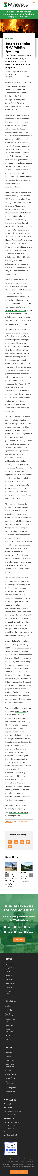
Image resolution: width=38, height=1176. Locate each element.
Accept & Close (19, 1172)
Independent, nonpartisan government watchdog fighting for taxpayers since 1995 (19, 14)
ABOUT (8, 1046)
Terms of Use (10, 1090)
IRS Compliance (10, 1086)
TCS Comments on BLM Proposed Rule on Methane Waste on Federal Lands (10, 878)
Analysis (8, 1004)
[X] (16, 841)
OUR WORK (10, 999)
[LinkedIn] (28, 841)
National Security (8, 990)
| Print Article (25, 77)
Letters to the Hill (10, 1019)
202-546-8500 (12, 1113)
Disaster (7, 72)
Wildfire (7, 74)
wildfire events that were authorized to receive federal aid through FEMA (18, 306)
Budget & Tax (10, 966)
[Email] (9, 846)
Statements (9, 1024)
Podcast (8, 1033)
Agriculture (9, 962)
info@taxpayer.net (13, 1109)
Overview (8, 1050)
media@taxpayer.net (13, 1120)
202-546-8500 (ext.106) (12, 1125)
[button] (7, 874)
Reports (8, 1037)
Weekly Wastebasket (9, 1013)
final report (21, 129)
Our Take (14, 74)
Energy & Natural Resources (19, 72)
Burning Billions (24, 874)
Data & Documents (9, 1028)
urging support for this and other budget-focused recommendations (17, 793)
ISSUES (8, 957)
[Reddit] (22, 841)
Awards (8, 1068)
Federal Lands (21, 821)
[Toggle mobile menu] (34, 3)
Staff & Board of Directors (10, 1063)
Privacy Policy (10, 1076)
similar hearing (26, 176)
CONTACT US (10, 1098)
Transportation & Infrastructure (10, 983)
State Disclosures (9, 1081)
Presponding (20, 711)
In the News (9, 1058)
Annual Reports (10, 1072)
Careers (8, 1054)
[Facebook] (9, 841)
